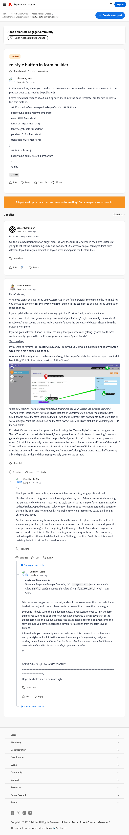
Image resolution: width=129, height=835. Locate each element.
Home (5, 13)
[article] (64, 248)
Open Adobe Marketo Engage (30, 37)
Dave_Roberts (24, 285)
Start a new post (86, 202)
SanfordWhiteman (26, 227)
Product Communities (20, 13)
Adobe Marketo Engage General (16, 16)
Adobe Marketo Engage (41, 13)
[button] (110, 15)
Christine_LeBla (24, 78)
